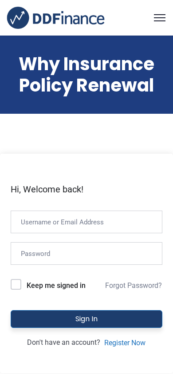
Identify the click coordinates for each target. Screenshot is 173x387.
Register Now (124, 343)
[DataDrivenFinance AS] (56, 17)
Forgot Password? (133, 285)
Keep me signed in (56, 285)
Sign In (86, 319)
